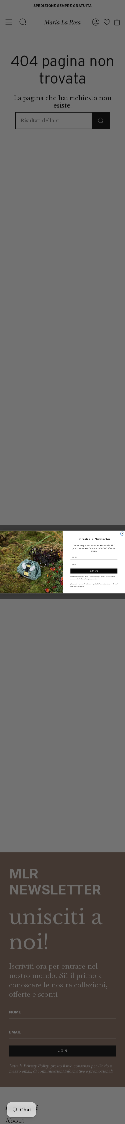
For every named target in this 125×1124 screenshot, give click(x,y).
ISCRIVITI (94, 571)
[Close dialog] (122, 533)
